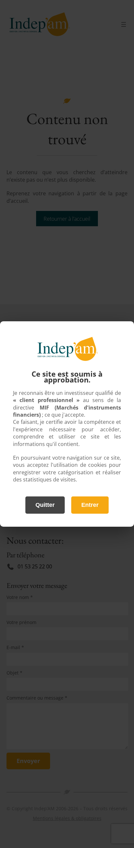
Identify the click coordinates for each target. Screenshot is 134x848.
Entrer (90, 505)
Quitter (45, 505)
